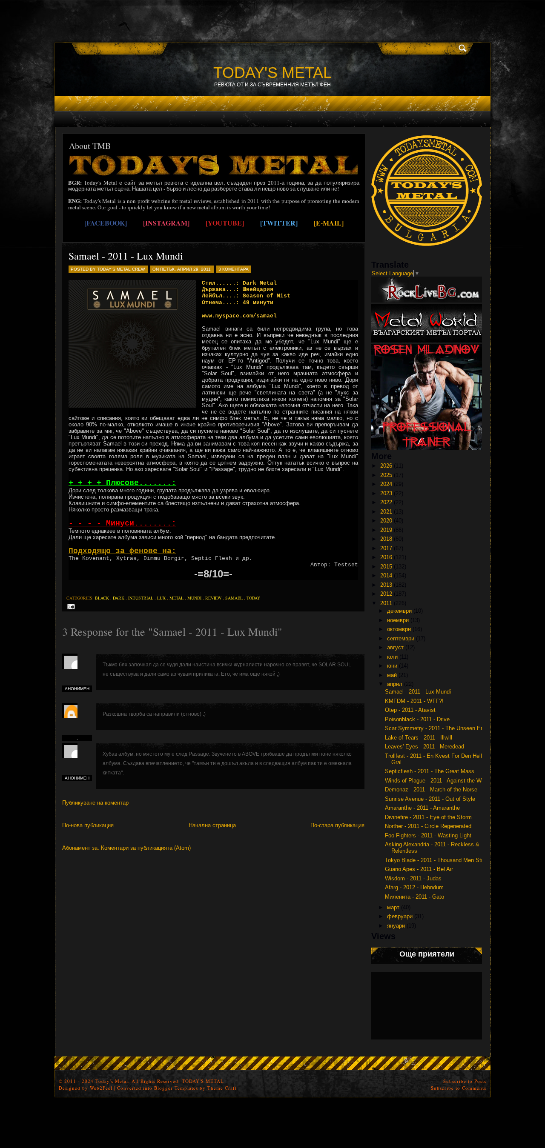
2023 (386, 493)
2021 (386, 511)
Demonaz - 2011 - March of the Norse (431, 789)
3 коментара (233, 269)
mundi (194, 598)
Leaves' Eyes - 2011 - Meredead (424, 746)
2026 (386, 466)
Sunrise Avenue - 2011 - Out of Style (430, 799)
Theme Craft (222, 1088)
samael (234, 598)
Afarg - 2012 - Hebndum (414, 887)
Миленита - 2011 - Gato (414, 897)
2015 (386, 566)
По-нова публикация (88, 825)
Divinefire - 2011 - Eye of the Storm (428, 817)
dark (118, 598)
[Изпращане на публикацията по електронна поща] (69, 606)
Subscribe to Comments (458, 1088)
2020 (386, 520)
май (392, 675)
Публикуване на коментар (95, 803)
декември (399, 611)
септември (400, 638)
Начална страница (212, 825)
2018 (386, 539)
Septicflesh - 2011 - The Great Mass (429, 771)
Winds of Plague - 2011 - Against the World (437, 780)
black (102, 598)
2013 (386, 585)
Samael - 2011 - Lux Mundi (126, 256)
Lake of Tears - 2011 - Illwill (418, 737)
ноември (398, 620)
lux (161, 598)
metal (176, 598)
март (393, 907)
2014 (386, 575)
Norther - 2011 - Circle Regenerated (428, 826)
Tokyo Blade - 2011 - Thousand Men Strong (438, 860)
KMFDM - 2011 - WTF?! (414, 701)
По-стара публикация (337, 825)
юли (392, 657)
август (395, 647)
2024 (386, 484)
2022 (386, 502)
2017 (386, 548)
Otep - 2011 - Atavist (410, 710)
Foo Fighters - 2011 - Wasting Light (428, 835)
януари (396, 925)
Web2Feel (101, 1088)
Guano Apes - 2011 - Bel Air (419, 869)
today (253, 598)
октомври (399, 629)
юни (392, 666)
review (213, 598)
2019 (386, 530)
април (394, 684)
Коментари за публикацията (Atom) (146, 848)
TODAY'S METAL (272, 72)
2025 (386, 475)
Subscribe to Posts (464, 1081)
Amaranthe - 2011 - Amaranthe (422, 808)
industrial (140, 598)
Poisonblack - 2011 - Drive (417, 719)
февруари (400, 916)
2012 (386, 594)
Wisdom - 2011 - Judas (413, 878)
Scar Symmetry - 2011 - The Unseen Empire (439, 728)
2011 (386, 603)
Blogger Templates (176, 1088)
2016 (386, 557)
